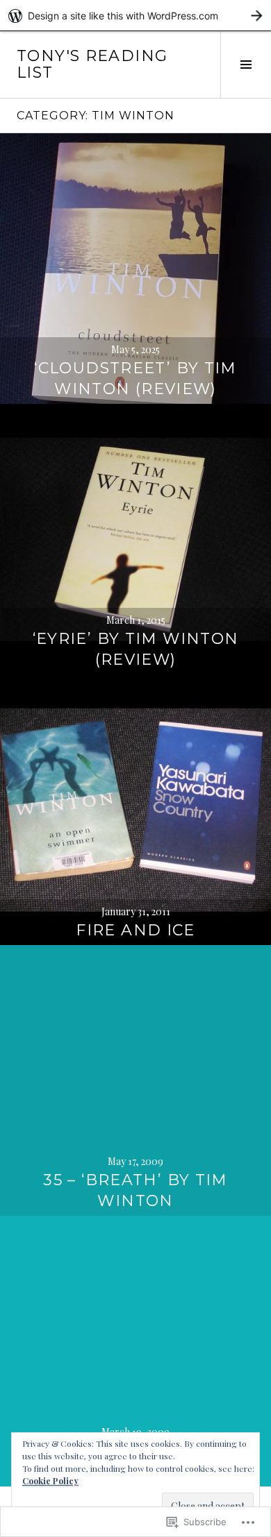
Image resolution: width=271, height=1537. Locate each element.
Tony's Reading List (92, 64)
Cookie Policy (50, 1480)
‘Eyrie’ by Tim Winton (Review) (136, 649)
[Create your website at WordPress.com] (135, 15)
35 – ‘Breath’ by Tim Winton (135, 1190)
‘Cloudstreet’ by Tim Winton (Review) (135, 378)
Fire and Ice (135, 930)
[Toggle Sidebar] (245, 64)
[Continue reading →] (135, 268)
